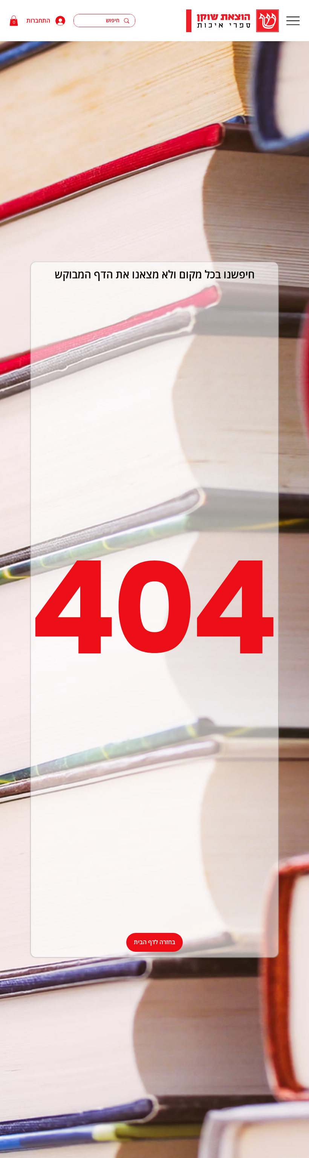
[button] (13, 20)
